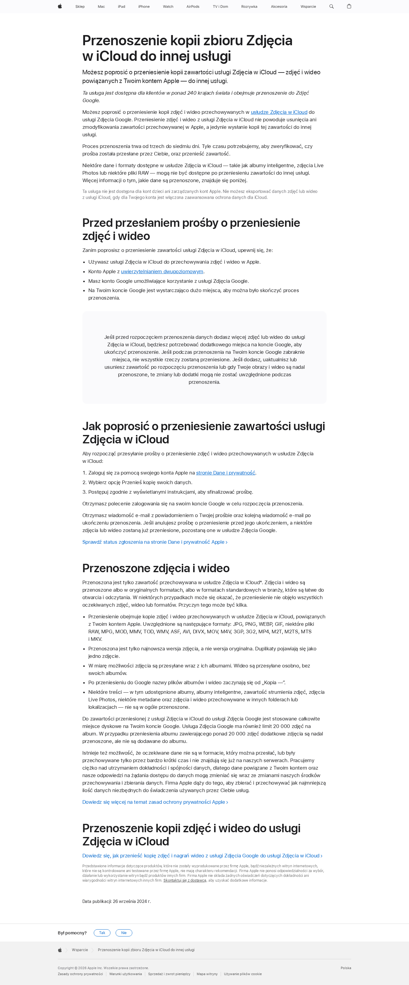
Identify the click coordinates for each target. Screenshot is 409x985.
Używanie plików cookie (243, 974)
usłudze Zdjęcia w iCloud (279, 112)
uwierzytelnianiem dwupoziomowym (162, 271)
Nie (124, 933)
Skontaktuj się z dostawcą (184, 880)
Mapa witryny (207, 974)
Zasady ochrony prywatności (80, 974)
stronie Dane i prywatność (225, 473)
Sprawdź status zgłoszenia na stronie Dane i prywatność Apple (153, 542)
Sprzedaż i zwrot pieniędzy (169, 974)
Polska (346, 968)
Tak (102, 933)
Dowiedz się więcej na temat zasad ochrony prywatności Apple (153, 802)
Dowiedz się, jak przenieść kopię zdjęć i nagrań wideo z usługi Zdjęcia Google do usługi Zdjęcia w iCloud (200, 856)
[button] (331, 6)
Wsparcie (80, 950)
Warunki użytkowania (125, 974)
